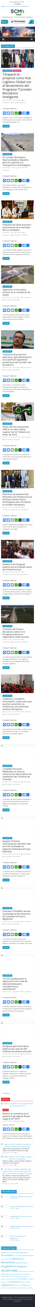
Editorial (10, 1279)
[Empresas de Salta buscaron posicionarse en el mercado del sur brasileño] (17, 201)
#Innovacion (8, 1262)
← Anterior (5, 1093)
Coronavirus (24, 1276)
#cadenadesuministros (20, 1252)
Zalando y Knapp (28, 1288)
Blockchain (27, 1274)
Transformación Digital (18, 1288)
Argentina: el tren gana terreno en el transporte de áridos (16, 292)
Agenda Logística (11, 1274)
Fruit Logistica (30, 1279)
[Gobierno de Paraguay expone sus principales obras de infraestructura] (17, 541)
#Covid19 (17, 1255)
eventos (23, 1279)
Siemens (3, 1288)
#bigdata (3, 1252)
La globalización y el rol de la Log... (21, 1216)
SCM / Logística (15, 1208)
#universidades (30, 1271)
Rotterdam (19, 1285)
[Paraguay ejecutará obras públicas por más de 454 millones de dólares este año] (17, 1023)
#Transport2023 (22, 1271)
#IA (23, 1259)
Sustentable (9, 1288)
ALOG (21, 1274)
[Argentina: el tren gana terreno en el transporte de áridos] (17, 266)
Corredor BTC (7, 71)
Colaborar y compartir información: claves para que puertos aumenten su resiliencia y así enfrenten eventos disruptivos (17, 704)
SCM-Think (18, 100)
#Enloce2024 (9, 1259)
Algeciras (17, 1274)
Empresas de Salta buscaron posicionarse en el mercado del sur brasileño (17, 227)
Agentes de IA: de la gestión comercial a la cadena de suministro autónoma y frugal (16, 1149)
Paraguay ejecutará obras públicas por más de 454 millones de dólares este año (17, 1049)
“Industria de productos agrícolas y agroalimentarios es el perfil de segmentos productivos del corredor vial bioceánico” (17, 359)
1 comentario (27, 437)
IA (9, 1282)
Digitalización (4, 1279)
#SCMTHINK (16, 102)
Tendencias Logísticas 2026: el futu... (21, 1196)
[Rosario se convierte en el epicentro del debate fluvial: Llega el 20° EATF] (17, 1104)
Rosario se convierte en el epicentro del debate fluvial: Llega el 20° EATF (17, 1116)
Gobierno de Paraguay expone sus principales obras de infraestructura (17, 567)
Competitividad (17, 1276)
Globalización (4, 1282)
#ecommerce (30, 1255)
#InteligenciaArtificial (21, 1263)
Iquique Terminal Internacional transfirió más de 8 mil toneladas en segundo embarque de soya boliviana (17, 846)
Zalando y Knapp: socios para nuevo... (22, 1226)
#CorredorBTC (17, 235)
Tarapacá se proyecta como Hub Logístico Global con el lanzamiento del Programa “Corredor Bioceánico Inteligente (17, 85)
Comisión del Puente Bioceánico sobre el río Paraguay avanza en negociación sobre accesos (16, 633)
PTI (15, 1285)
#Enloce (3, 1259)
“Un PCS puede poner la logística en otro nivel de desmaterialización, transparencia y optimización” (15, 983)
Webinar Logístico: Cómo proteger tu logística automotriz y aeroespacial (17, 1162)
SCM (23, 1285)
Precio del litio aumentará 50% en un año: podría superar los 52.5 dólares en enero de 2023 (16, 430)
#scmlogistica (20, 1266)
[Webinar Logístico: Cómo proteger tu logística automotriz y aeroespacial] (17, 1157)
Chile (11, 1276)
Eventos (6, 1110)
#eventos (17, 1258)
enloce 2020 (16, 1279)
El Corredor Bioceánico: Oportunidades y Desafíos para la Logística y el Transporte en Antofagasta (16, 161)
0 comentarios (27, 297)
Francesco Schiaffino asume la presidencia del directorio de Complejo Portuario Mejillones (16, 915)
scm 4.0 (28, 1285)
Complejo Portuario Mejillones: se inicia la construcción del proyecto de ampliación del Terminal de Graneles (17, 774)
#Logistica (7, 1266)
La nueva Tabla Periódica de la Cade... (22, 1206)
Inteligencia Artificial (25, 1282)
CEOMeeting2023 (5, 1276)
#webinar (3, 1274)
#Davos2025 (23, 1255)
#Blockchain (10, 1252)
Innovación (15, 1281)
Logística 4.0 (17, 71)
